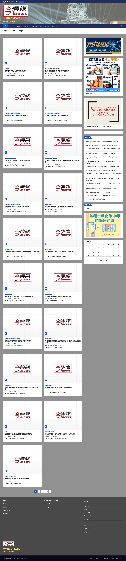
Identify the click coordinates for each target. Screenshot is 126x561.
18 (108, 252)
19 (113, 252)
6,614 (46, 491)
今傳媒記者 (112, 558)
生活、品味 (26, 26)
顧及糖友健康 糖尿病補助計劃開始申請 (17, 479)
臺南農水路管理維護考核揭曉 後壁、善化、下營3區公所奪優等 (101, 148)
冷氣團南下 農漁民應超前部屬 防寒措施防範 (18, 434)
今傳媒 (55, 73)
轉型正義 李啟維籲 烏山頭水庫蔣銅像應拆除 (58, 387)
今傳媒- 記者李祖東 (17, 73)
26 (113, 255)
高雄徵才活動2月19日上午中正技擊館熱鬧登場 (19, 296)
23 (98, 255)
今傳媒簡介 (105, 558)
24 (103, 255)
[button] (121, 26)
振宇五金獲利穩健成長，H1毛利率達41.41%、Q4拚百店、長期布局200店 (103, 183)
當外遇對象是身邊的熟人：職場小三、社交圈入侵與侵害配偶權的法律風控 (103, 162)
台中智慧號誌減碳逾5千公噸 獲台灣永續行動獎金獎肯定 (99, 166)
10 (103, 250)
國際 (41, 26)
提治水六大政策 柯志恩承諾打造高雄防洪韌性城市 (98, 195)
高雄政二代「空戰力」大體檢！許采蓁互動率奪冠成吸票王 (99, 145)
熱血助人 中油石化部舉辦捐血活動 (15, 71)
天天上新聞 (87, 522)
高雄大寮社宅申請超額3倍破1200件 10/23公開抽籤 (98, 192)
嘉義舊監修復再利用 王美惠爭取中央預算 (18, 341)
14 (88, 252)
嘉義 (46, 68)
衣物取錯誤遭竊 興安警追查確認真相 (16, 115)
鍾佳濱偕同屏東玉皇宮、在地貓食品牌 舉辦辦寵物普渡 (98, 188)
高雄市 (51, 204)
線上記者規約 (118, 558)
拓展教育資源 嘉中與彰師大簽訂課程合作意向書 (60, 434)
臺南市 (51, 249)
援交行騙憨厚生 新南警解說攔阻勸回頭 (57, 71)
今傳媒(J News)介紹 (97, 558)
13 (118, 250)
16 (98, 252)
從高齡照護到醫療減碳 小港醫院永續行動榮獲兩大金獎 (99, 141)
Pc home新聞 (87, 515)
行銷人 (85, 525)
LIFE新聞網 (87, 512)
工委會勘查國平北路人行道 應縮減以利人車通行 (59, 251)
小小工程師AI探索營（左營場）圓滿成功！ (96, 199)
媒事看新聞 (87, 519)
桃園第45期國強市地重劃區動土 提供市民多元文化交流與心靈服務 (102, 157)
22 (93, 255)
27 (118, 255)
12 (113, 250)
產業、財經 (34, 26)
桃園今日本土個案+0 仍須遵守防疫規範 (17, 160)
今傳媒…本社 (87, 506)
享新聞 (85, 532)
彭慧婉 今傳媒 (16, 162)
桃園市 (10, 158)
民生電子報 (87, 528)
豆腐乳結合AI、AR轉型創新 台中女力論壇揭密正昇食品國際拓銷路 (102, 173)
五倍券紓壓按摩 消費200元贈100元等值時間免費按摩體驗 (62, 161)
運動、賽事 (54, 26)
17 (103, 252)
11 (108, 250)
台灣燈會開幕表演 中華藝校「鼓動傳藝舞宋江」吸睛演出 (22, 251)
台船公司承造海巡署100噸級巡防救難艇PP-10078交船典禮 (22, 388)
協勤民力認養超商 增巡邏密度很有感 (56, 115)
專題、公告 (47, 26)
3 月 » (105, 260)
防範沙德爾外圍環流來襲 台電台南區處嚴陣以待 (97, 153)
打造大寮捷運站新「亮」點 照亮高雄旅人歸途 (59, 207)
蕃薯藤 (85, 509)
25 (108, 255)
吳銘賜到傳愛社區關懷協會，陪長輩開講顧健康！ (97, 170)
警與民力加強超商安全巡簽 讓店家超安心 (18, 207)
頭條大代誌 (11, 26)
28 (88, 257)
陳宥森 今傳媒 (57, 389)
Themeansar (26, 558)
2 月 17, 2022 (8, 73)
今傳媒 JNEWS (11, 18)
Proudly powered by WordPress (9, 558)
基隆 (5, 385)
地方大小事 (19, 26)
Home (91, 558)
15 (93, 252)
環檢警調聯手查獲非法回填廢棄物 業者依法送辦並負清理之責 (63, 342)
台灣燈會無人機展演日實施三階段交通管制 (58, 296)
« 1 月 (101, 260)
